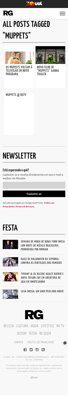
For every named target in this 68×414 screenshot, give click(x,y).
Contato (18, 342)
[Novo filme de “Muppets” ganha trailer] (50, 63)
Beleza (9, 326)
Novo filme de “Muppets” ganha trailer (48, 71)
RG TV (60, 326)
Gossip (22, 333)
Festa (33, 333)
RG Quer (45, 333)
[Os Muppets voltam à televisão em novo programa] (19, 63)
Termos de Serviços (25, 206)
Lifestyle (47, 326)
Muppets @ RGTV (16, 95)
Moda (35, 326)
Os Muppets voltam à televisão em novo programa (19, 71)
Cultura (22, 326)
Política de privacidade (40, 342)
